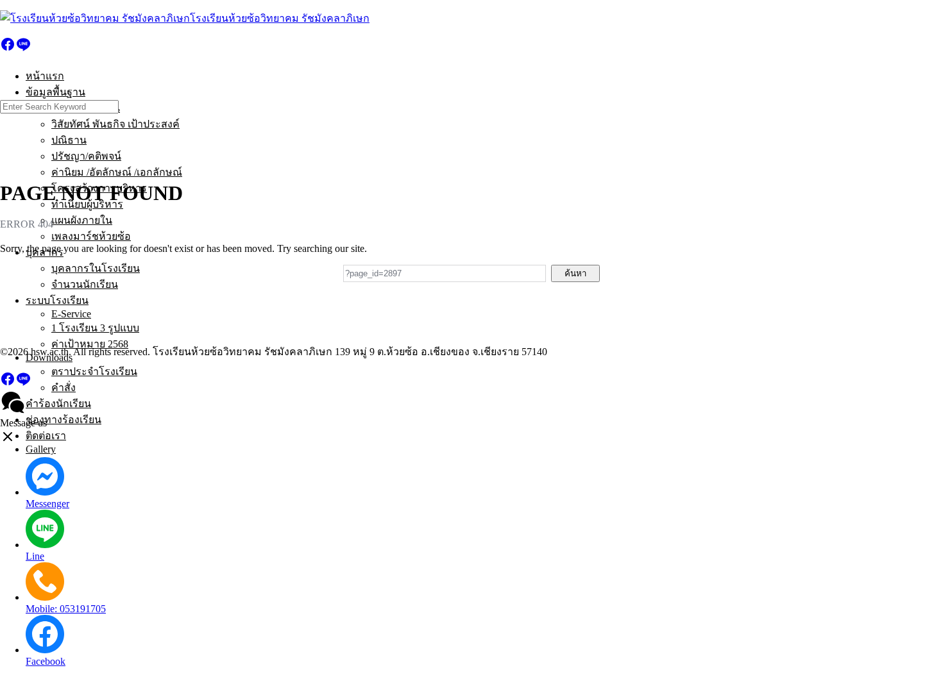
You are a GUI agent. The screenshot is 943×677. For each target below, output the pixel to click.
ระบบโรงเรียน (57, 300)
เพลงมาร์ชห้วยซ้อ (91, 236)
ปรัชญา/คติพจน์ (86, 156)
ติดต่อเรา (46, 435)
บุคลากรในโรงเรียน (95, 268)
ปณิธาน (69, 140)
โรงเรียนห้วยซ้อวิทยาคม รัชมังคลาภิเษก (280, 18)
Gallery (41, 449)
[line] (23, 48)
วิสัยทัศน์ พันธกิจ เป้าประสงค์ (115, 124)
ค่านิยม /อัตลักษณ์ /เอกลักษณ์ (116, 172)
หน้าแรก (45, 76)
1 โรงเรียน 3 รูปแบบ (95, 327)
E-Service (71, 313)
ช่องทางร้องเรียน (63, 419)
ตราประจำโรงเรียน (94, 371)
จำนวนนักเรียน (84, 284)
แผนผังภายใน (81, 220)
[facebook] (7, 48)
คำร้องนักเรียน (58, 403)
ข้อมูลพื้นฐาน (55, 92)
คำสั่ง (63, 387)
